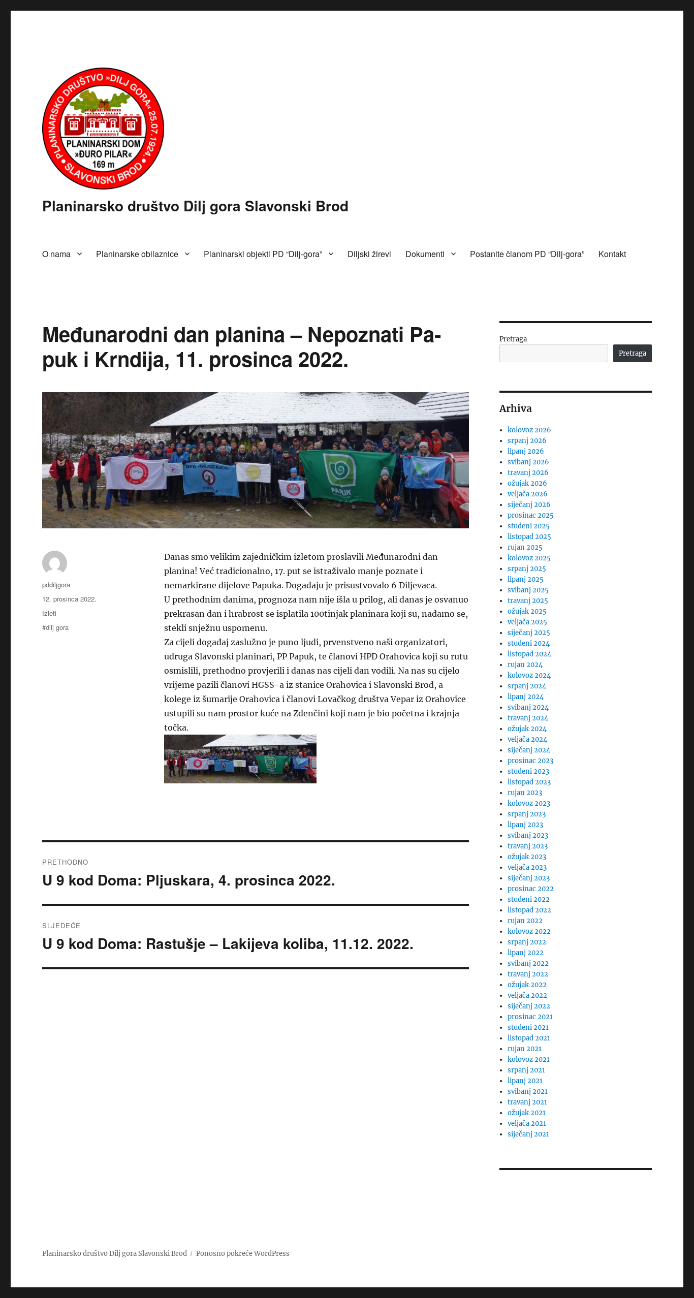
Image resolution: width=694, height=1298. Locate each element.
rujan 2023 (525, 792)
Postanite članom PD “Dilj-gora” (527, 254)
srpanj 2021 (526, 1070)
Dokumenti (425, 254)
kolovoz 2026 (529, 430)
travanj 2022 (528, 974)
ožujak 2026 (527, 483)
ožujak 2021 (527, 1113)
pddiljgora (56, 584)
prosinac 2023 (530, 760)
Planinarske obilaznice (137, 254)
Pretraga (513, 339)
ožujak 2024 (527, 728)
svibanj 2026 (528, 462)
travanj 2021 (527, 1102)
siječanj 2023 (529, 878)
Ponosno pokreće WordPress (243, 1253)
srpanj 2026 (527, 440)
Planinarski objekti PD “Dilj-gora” (263, 254)
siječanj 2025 (529, 632)
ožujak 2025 (527, 611)
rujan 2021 (525, 1048)
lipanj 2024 (526, 696)
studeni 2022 (529, 899)
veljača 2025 (527, 622)
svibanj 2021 (528, 1091)
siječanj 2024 (529, 750)
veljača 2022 (527, 995)
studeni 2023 (528, 771)
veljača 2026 (528, 494)
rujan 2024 (525, 664)
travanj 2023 (528, 846)
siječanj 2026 (529, 504)
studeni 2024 (529, 643)
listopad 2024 (529, 654)
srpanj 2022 (527, 942)
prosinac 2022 (531, 888)
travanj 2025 (528, 600)
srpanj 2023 (527, 814)
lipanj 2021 (525, 1081)
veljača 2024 (527, 739)
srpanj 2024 (527, 686)
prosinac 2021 (530, 1016)
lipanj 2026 (526, 451)
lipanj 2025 (526, 579)
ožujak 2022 (527, 984)
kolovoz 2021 (529, 1059)
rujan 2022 (525, 920)
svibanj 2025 (528, 590)
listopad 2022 (529, 910)
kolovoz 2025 (529, 558)
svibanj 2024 (528, 707)
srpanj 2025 (527, 568)
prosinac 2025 (531, 515)
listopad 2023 (529, 782)
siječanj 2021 (528, 1134)
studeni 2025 (529, 526)
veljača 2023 (527, 867)
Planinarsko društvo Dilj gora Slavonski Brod (195, 205)
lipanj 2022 (526, 952)
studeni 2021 (528, 1027)
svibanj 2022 (528, 963)
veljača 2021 (527, 1123)
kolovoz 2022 (529, 931)
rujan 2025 (525, 547)
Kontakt (612, 254)
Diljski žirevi (369, 254)
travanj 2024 (528, 718)
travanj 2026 (528, 472)
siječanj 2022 (529, 1006)
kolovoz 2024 (529, 675)
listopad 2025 (529, 536)
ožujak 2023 (527, 856)
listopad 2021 (529, 1038)
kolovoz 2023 (529, 803)
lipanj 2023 (525, 824)
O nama (56, 254)
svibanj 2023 (528, 835)
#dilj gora (55, 627)
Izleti (49, 613)
